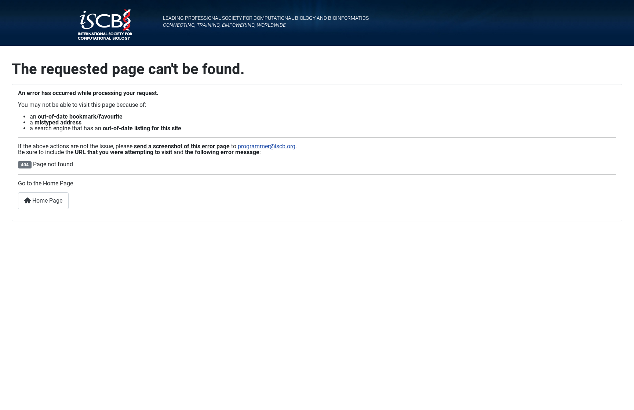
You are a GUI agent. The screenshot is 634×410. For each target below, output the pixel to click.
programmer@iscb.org (266, 146)
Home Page (46, 200)
